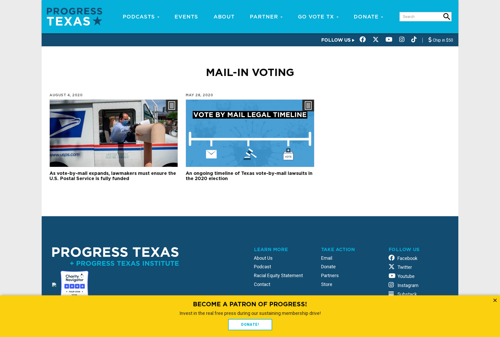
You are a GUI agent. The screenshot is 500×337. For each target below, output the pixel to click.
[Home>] (74, 16)
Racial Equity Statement (278, 275)
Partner (265, 17)
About (224, 17)
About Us (263, 258)
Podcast (262, 266)
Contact (262, 284)
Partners (330, 275)
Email (326, 258)
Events (186, 17)
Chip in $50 (442, 40)
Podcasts (140, 17)
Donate (367, 17)
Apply (447, 16)
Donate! (250, 324)
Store (326, 284)
